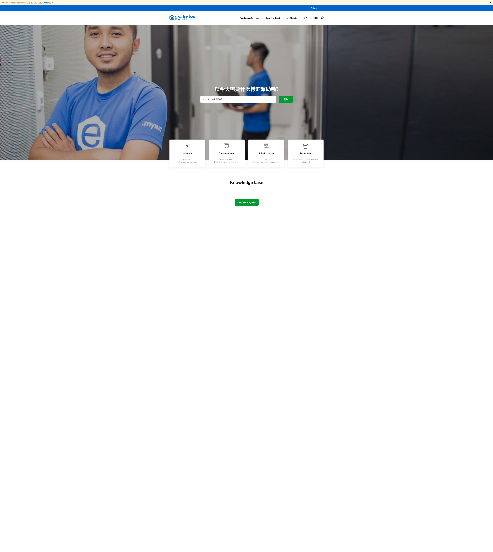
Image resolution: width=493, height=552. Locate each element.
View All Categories (246, 202)
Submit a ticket (273, 18)
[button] (322, 18)
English (46, 2)
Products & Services (249, 18)
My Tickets (291, 18)
